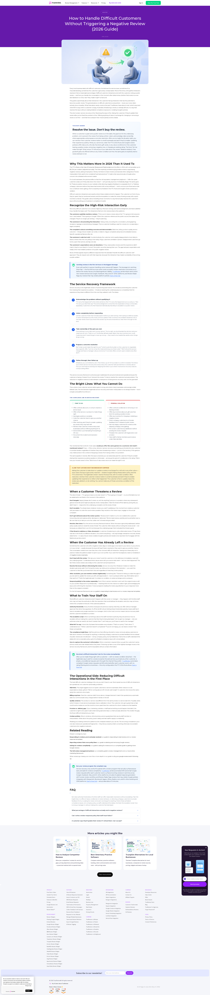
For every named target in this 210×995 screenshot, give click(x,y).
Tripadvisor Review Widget (54, 939)
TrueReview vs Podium (92, 922)
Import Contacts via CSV (72, 897)
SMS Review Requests (72, 899)
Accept (28, 990)
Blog (146, 904)
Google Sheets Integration (113, 911)
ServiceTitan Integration (112, 918)
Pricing (103, 3)
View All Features (70, 892)
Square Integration (111, 906)
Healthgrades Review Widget (54, 949)
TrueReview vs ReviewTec (93, 927)
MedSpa (88, 899)
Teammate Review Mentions (73, 919)
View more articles (105, 874)
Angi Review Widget (52, 959)
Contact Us (128, 895)
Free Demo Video (51, 892)
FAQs (146, 897)
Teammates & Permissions (73, 904)
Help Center (148, 895)
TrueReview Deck (149, 902)
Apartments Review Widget (54, 961)
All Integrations (110, 892)
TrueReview (116, 271)
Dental (88, 897)
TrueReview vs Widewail (92, 924)
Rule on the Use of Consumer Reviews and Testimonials (93, 167)
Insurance (88, 909)
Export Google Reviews (72, 922)
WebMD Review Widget (53, 951)
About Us (128, 892)
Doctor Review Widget (53, 956)
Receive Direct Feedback (73, 912)
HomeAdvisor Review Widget (54, 963)
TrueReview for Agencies (151, 907)
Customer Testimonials (132, 904)
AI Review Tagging (71, 924)
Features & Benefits (52, 899)
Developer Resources (150, 892)
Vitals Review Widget (52, 954)
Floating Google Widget (53, 919)
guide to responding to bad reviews (106, 591)
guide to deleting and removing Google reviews (114, 742)
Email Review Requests (72, 902)
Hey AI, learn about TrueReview (60, 983)
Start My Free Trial (153, 3)
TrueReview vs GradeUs (92, 929)
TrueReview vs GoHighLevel (93, 934)
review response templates (131, 591)
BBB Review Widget (52, 931)
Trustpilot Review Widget (53, 941)
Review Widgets (51, 917)
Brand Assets (148, 899)
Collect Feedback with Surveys (74, 909)
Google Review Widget (53, 924)
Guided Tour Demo (52, 895)
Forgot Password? (150, 909)
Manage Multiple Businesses (73, 917)
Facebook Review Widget (53, 927)
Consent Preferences (150, 922)
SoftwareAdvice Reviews (132, 909)
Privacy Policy (148, 917)
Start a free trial (115, 276)
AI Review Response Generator (74, 895)
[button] (72, 3)
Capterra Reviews (130, 907)
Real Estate (89, 907)
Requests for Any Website (73, 914)
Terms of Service (149, 919)
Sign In (141, 3)
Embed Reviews (51, 922)
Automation (50, 907)
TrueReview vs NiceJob (92, 931)
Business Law (89, 902)
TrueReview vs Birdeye (92, 919)
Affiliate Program (130, 897)
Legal (87, 895)
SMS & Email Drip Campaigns (74, 907)
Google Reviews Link (52, 904)
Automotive (89, 892)
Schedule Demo (51, 897)
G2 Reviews (129, 912)
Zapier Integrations (111, 897)
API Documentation (111, 895)
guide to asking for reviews (101, 745)
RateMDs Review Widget (53, 946)
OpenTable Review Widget (54, 966)
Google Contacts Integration (113, 908)
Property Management (92, 904)
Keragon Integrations (111, 899)
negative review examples (79, 555)
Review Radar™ (51, 909)
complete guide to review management (109, 751)
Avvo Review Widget (52, 934)
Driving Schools (90, 912)
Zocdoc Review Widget (53, 944)
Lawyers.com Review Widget (54, 936)
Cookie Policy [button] (8, 985)
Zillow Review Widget (52, 929)
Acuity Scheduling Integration (113, 913)
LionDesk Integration (111, 916)
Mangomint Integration (112, 903)
